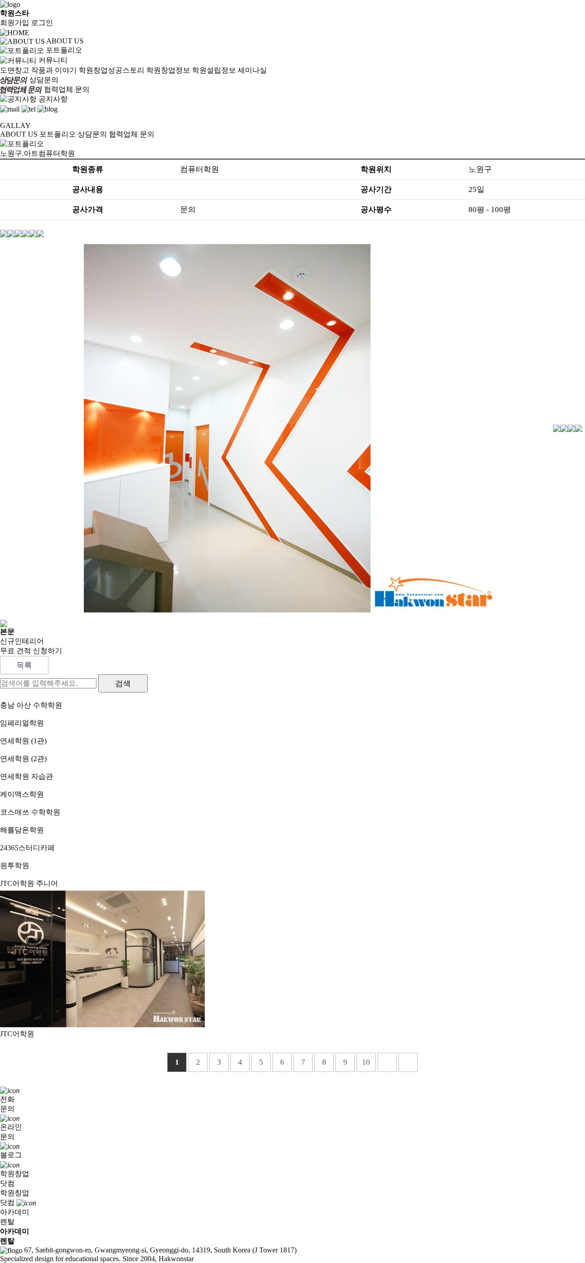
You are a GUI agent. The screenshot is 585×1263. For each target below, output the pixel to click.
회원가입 (14, 23)
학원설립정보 (214, 70)
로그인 (42, 23)
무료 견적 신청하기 (31, 651)
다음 (387, 1062)
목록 (24, 665)
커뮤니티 (53, 60)
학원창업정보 (168, 70)
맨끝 (408, 1062)
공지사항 (53, 99)
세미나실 (252, 70)
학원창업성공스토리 (111, 70)
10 (366, 1062)
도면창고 (14, 70)
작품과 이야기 (54, 70)
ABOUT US (65, 41)
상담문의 (43, 80)
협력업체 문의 (67, 89)
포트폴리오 (64, 50)
